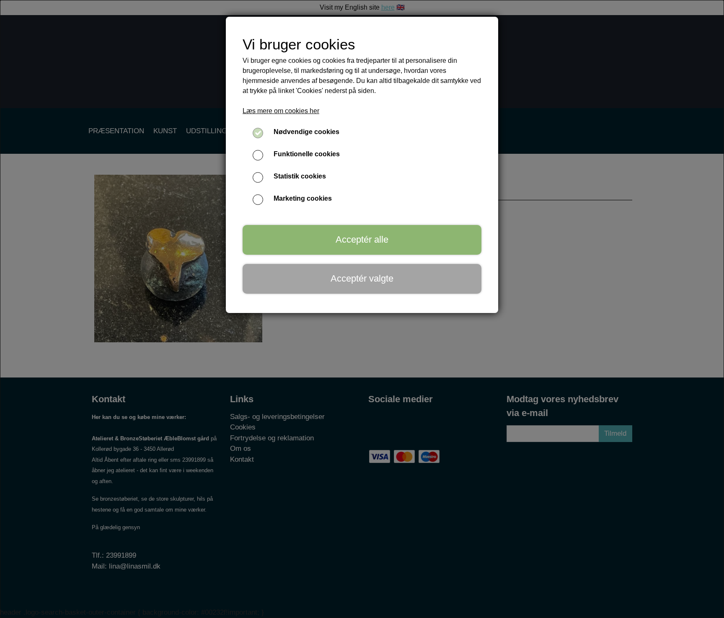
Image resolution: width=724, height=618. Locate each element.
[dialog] (362, 309)
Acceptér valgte (362, 278)
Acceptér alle (362, 239)
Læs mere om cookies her (281, 110)
